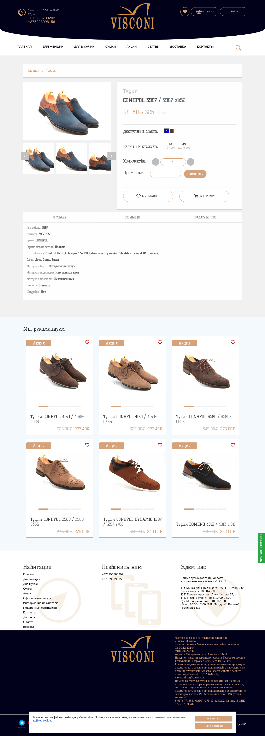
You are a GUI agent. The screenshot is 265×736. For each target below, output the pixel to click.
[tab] (59, 217)
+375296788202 (41, 18)
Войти (234, 11)
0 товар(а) (208, 11)
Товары (51, 70)
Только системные (213, 725)
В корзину (204, 196)
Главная (33, 70)
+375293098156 (41, 22)
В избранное (148, 196)
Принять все (213, 718)
